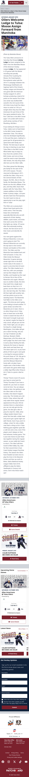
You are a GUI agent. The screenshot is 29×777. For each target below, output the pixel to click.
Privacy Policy (15, 753)
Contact (7, 753)
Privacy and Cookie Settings (14, 757)
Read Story (15, 559)
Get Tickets (15, 3)
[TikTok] (20, 761)
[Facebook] (3, 761)
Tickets (15, 525)
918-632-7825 (7, 747)
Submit (14, 707)
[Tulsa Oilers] (3, 2)
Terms (22, 753)
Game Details (15, 529)
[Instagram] (8, 761)
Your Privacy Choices (14, 755)
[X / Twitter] (14, 761)
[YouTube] (26, 761)
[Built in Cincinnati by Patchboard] (14, 769)
